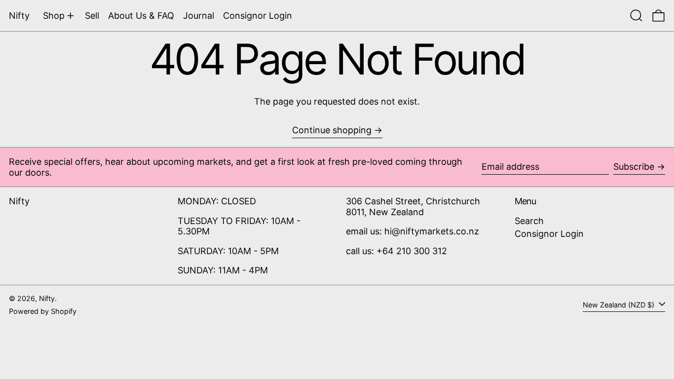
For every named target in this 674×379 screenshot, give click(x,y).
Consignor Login (549, 233)
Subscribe (633, 166)
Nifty (19, 15)
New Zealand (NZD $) (619, 305)
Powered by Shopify (42, 311)
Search (529, 221)
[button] (636, 15)
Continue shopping (332, 130)
